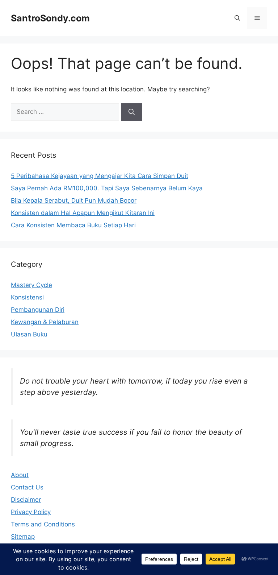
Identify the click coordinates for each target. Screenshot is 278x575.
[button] (237, 18)
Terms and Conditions (43, 524)
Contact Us (27, 487)
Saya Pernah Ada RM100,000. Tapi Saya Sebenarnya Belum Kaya (107, 188)
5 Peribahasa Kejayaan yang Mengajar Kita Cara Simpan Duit (99, 175)
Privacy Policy (31, 512)
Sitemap (23, 536)
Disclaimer (26, 499)
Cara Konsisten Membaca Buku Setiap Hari (73, 225)
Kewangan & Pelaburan (45, 322)
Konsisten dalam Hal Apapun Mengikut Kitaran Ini (83, 212)
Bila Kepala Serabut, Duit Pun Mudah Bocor (73, 200)
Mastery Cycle (31, 285)
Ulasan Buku (29, 334)
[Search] (131, 112)
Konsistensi (27, 297)
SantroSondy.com (50, 18)
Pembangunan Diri (37, 309)
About (20, 475)
